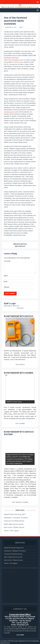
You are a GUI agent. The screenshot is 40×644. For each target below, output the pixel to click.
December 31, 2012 (11, 27)
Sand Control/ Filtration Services (14, 527)
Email (6, 281)
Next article (20, 246)
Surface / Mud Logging (11, 530)
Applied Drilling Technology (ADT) (15, 514)
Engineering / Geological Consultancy (16, 517)
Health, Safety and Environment (13, 524)
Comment (7, 261)
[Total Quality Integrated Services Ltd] (20, 7)
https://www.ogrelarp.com (13, 60)
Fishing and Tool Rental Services (14, 521)
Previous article (20, 244)
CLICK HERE (20, 635)
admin (21, 27)
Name (6, 275)
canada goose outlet (11, 112)
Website (6, 287)
